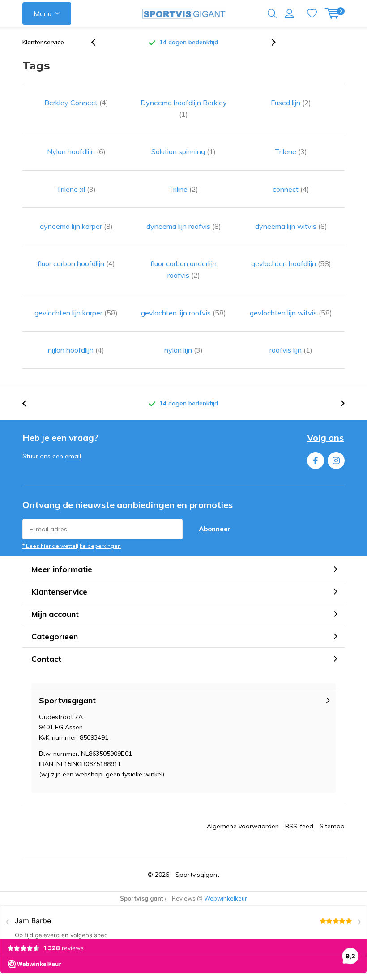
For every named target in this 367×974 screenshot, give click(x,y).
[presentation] (98, 42)
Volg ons (325, 437)
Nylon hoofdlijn (76, 151)
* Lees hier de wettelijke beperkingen (71, 546)
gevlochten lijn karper (76, 312)
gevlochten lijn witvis (291, 312)
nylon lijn (183, 349)
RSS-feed (299, 826)
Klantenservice (43, 42)
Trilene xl (76, 189)
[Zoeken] (272, 13)
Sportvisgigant (197, 875)
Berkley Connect (76, 102)
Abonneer (215, 529)
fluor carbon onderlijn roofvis (183, 269)
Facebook (315, 460)
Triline (183, 189)
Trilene (291, 151)
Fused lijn (291, 102)
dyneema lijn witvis (291, 226)
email (73, 456)
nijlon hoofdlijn (76, 349)
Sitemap (332, 826)
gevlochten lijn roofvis (183, 312)
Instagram (336, 460)
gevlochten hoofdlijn (291, 263)
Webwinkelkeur (225, 898)
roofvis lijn (290, 349)
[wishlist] (312, 13)
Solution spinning (183, 151)
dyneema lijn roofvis (183, 226)
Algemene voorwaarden (243, 826)
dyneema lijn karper (76, 226)
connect (291, 189)
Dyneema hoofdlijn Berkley (184, 108)
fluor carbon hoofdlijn (76, 263)
